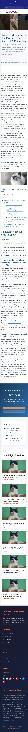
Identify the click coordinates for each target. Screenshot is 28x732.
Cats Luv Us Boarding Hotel (9, 164)
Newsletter (5, 672)
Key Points (9, 202)
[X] (13, 678)
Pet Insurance (6, 639)
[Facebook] (7, 678)
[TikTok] (20, 678)
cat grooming (13, 166)
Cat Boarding (6, 642)
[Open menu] (20, 11)
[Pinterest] (3, 682)
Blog (6, 62)
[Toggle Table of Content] (4, 198)
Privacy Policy (6, 659)
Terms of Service (7, 662)
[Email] (3, 678)
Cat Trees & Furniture (8, 633)
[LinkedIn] (23, 678)
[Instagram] (10, 678)
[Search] (26, 7)
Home (2, 62)
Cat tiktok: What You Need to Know (14, 200)
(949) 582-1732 (15, 4)
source (3, 160)
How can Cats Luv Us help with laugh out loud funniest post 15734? (16, 219)
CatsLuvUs (9, 726)
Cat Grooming (6, 636)
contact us (22, 325)
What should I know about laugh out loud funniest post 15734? (15, 213)
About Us (5, 653)
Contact (4, 656)
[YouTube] (17, 678)
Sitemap (4, 675)
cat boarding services (14, 323)
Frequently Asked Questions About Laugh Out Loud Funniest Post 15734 (15, 207)
